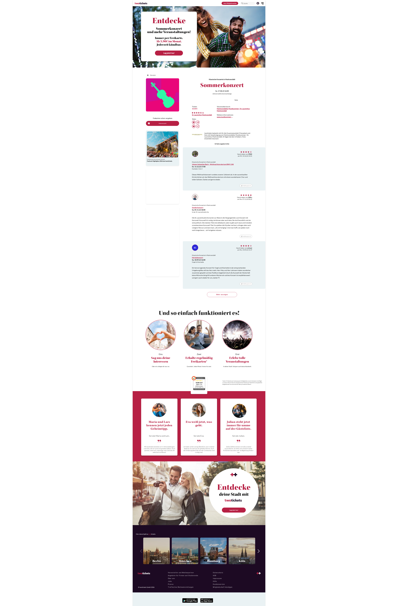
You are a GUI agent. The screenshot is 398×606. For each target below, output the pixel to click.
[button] (242, 3)
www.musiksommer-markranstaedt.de (225, 117)
